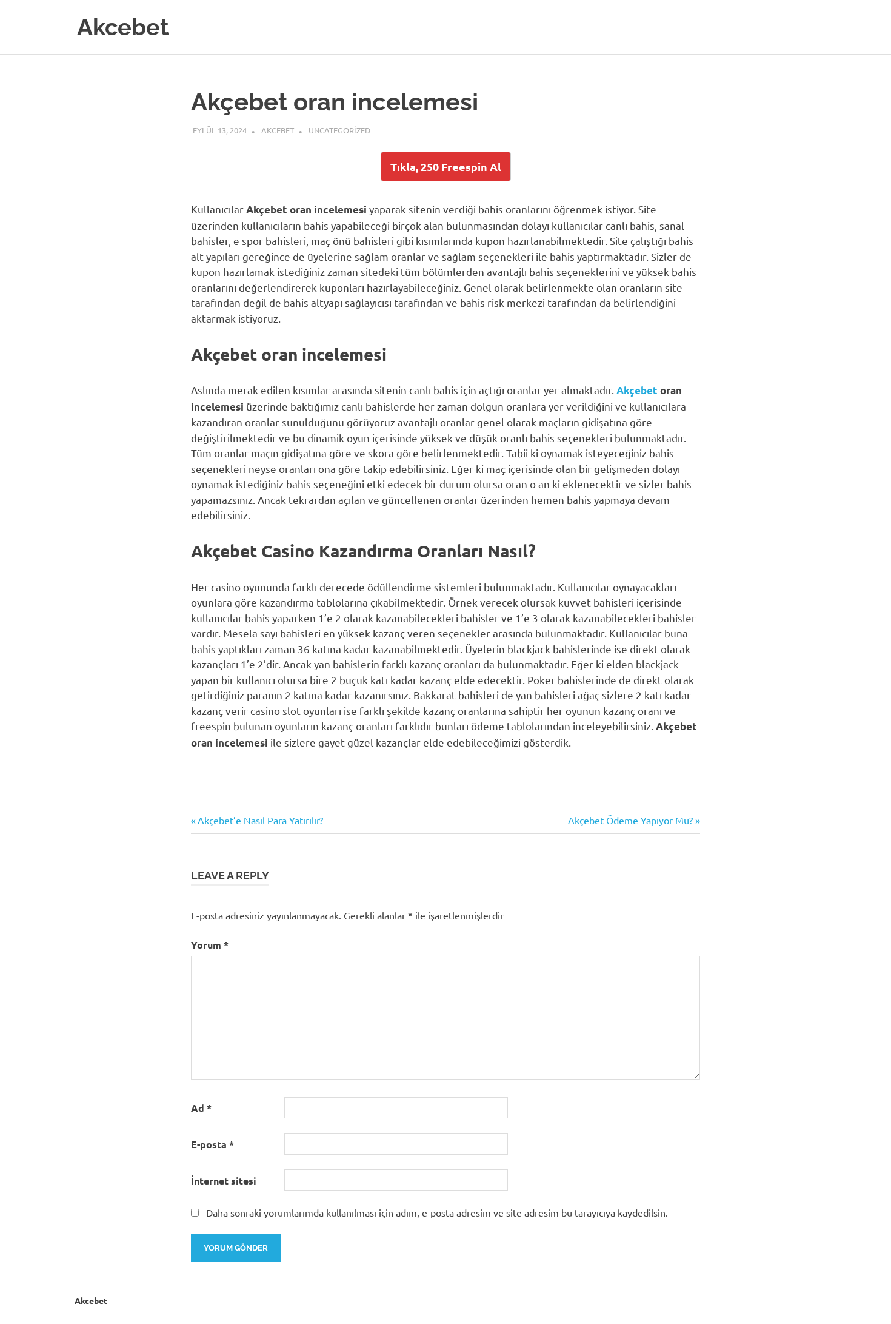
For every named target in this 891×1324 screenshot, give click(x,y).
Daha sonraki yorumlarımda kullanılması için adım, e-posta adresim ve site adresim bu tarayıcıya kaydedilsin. (437, 1212)
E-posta (212, 1144)
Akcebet (123, 27)
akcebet (277, 130)
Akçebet (637, 390)
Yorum (210, 944)
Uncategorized (339, 130)
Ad (201, 1107)
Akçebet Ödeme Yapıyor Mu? (630, 820)
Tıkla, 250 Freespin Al (445, 166)
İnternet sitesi (223, 1180)
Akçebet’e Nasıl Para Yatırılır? (260, 820)
